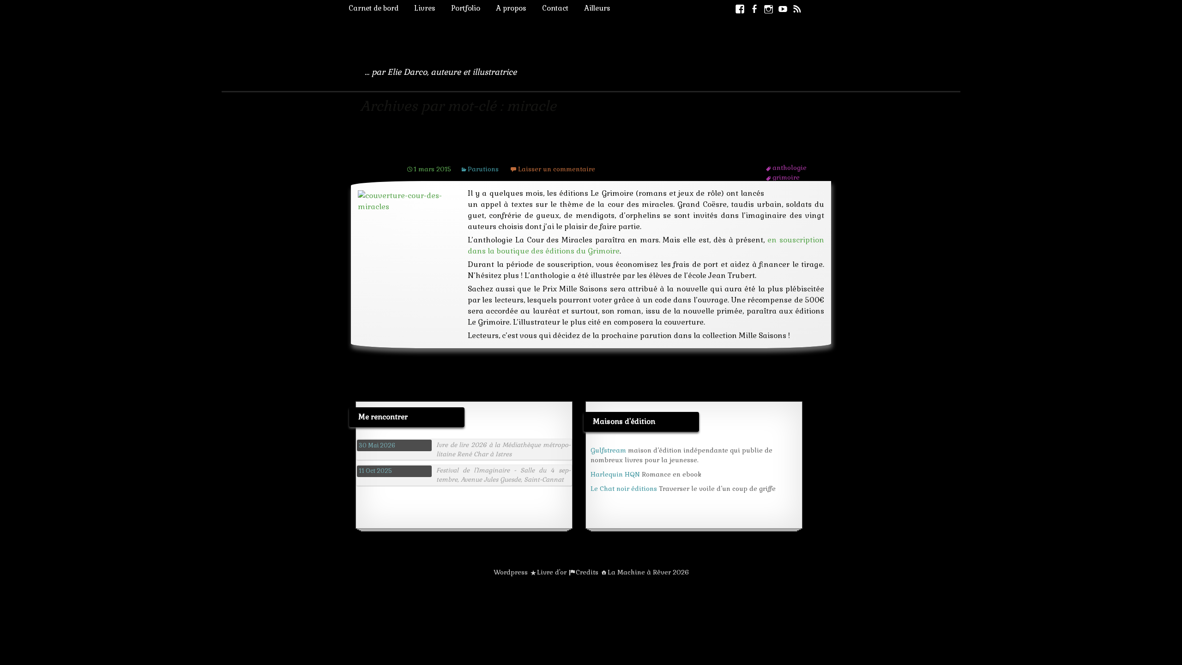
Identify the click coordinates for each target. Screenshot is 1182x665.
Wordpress (511, 572)
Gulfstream (608, 450)
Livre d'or (552, 572)
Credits (587, 572)
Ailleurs (597, 8)
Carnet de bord (373, 8)
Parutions (483, 169)
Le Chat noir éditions (624, 488)
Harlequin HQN (615, 474)
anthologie (789, 167)
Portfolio (465, 8)
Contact (555, 8)
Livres (424, 8)
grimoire (786, 177)
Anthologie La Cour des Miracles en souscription (543, 151)
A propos (511, 8)
